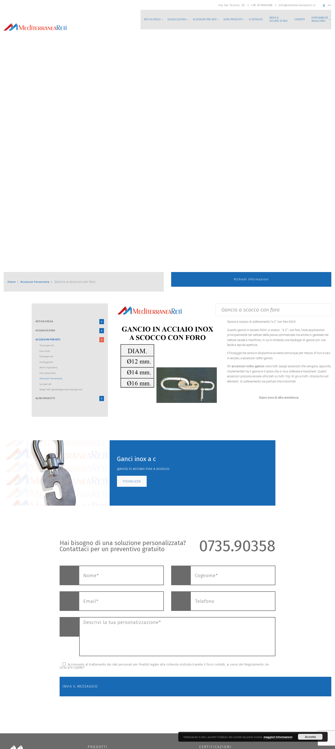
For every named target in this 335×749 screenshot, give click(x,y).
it (323, 5)
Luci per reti (46, 388)
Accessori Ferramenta (40, 282)
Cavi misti (45, 355)
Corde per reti (47, 361)
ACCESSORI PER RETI (189, 19)
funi (319, 353)
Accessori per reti (51, 343)
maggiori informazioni (278, 737)
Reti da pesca (47, 322)
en (329, 5)
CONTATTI (295, 19)
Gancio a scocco (238, 321)
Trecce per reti (48, 350)
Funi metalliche (49, 377)
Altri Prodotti (48, 404)
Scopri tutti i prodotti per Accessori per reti (65, 394)
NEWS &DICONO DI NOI (271, 19)
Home (12, 282)
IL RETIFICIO (245, 19)
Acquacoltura (48, 333)
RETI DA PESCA (129, 19)
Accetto (310, 737)
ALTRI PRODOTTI (220, 19)
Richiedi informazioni (251, 282)
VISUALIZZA (132, 487)
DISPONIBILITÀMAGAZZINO (318, 19)
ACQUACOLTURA (157, 19)
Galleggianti (46, 366)
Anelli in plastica (49, 372)
